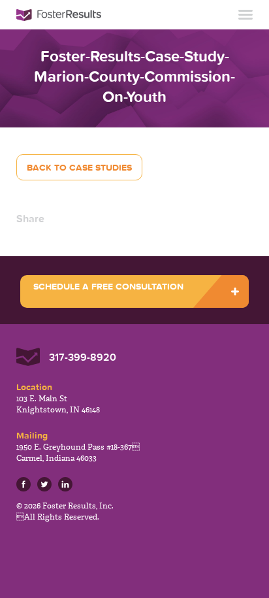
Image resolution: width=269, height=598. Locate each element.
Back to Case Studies (79, 167)
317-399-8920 (82, 356)
